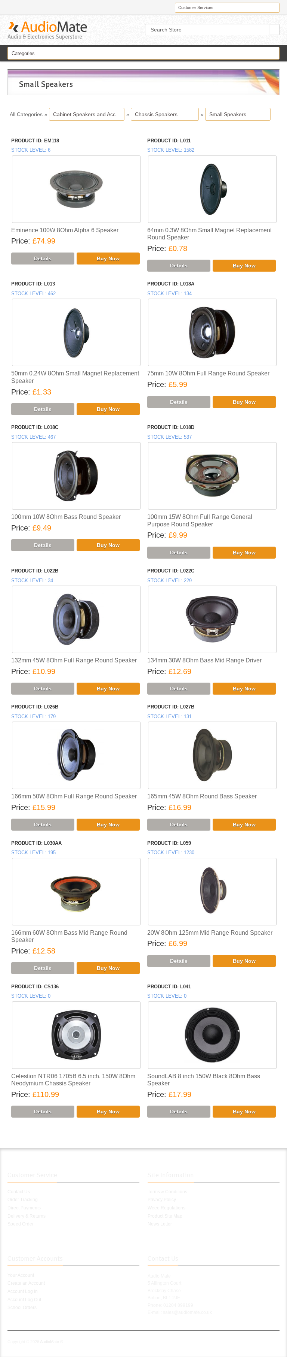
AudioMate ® (51, 1341)
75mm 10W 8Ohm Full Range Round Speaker (208, 373)
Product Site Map (165, 1216)
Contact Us (18, 1191)
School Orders (22, 1307)
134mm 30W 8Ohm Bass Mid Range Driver (204, 660)
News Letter (160, 1224)
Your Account (20, 1275)
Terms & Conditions (167, 1191)
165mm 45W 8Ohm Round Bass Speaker (202, 796)
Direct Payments (24, 1208)
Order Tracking (22, 1199)
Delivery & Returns (26, 1216)
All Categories (26, 114)
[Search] (274, 29)
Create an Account (26, 1283)
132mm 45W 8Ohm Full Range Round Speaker (74, 660)
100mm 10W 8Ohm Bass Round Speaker (66, 517)
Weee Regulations (166, 1208)
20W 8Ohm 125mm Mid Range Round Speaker (209, 933)
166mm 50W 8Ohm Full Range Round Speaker (74, 796)
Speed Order (20, 1224)
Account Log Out (24, 1299)
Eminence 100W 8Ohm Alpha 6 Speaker (64, 230)
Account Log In (22, 1291)
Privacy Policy (162, 1199)
